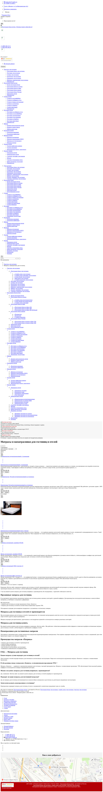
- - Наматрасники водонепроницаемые (24, 399)
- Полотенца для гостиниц (17, 284)
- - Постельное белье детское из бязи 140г (25, 323)
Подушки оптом (8, 110)
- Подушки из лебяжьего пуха (18, 346)
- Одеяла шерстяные (15, 338)
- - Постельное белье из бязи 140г (23, 308)
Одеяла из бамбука (12, 105)
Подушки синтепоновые (14, 115)
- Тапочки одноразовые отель (18, 408)
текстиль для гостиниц (80, 689)
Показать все (10, 81)
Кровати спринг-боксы (13, 127)
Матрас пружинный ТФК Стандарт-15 (11, 575)
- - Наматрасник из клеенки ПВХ (23, 400)
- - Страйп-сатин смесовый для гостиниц (25, 275)
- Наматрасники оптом (16, 397)
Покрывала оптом (12, 152)
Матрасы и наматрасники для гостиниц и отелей (15, 691)
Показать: (3, 450)
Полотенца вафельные (13, 134)
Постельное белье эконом (14, 90)
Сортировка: (4, 447)
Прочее (6, 240)
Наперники (10, 252)
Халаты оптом (8, 144)
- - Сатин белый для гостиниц (22, 277)
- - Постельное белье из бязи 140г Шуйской (25, 310)
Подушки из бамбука (13, 119)
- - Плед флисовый (19, 395)
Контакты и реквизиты (10, 701)
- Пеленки (13, 419)
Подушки (6, 206)
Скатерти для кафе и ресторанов (16, 156)
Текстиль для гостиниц (10, 69)
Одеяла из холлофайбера (14, 98)
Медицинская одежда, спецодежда (16, 149)
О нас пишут (7, 706)
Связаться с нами (8, 716)
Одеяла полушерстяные (13, 203)
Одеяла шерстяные (12, 107)
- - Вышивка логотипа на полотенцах (24, 416)
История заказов (8, 727)
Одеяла (6, 193)
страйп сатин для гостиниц (66, 689)
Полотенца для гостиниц (14, 76)
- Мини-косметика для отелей (18, 409)
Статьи (6, 708)
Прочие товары (8, 151)
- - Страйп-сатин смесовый (21, 302)
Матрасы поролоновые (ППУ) (15, 139)
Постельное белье (9, 180)
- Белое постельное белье (17, 295)
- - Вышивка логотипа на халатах (23, 413)
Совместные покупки (10, 702)
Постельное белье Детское (14, 92)
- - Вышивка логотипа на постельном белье (25, 415)
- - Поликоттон (18, 314)
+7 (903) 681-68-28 (6, 47)
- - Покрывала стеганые (20, 390)
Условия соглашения (9, 705)
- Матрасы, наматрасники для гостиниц (21, 287)
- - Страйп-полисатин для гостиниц (23, 279)
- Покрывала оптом (15, 388)
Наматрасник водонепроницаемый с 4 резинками (14, 464)
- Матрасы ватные (15, 376)
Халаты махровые (12, 147)
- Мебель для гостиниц (16, 288)
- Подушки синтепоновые (17, 349)
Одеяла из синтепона (13, 103)
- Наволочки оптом (15, 324)
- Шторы (12, 406)
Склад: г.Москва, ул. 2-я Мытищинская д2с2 (16, 6)
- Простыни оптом (15, 326)
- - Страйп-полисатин (19, 317)
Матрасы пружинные (13, 137)
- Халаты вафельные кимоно (18, 380)
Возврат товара (8, 718)
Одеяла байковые (12, 204)
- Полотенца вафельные (16, 367)
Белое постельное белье (13, 84)
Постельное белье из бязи (14, 88)
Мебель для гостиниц (13, 176)
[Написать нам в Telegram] (1, 52)
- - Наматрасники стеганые (21, 402)
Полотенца (7, 217)
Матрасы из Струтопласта (14, 141)
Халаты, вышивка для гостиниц (16, 177)
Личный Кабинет (8, 726)
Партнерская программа (10, 713)
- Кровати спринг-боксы (17, 360)
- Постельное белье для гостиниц (19, 271)
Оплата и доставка (9, 699)
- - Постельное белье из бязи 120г (23, 307)
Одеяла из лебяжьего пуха (14, 100)
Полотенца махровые (13, 132)
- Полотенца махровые (16, 366)
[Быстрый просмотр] (2, 455)
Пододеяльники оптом (13, 191)
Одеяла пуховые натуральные (15, 102)
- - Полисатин (17, 315)
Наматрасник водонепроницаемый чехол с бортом (14, 530)
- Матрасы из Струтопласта (17, 374)
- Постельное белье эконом (17, 312)
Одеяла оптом (8, 96)
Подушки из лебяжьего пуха (15, 112)
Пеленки (9, 253)
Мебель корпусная (12, 129)
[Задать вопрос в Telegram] (2, 32)
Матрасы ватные (11, 142)
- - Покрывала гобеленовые (21, 393)
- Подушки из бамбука (16, 351)
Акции (6, 715)
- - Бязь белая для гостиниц (21, 278)
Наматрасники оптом (13, 154)
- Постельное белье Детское (17, 319)
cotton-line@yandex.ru (11, 737)
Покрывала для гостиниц (14, 78)
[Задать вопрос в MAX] (2, 30)
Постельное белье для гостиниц (16, 71)
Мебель (6, 123)
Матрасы (6, 227)
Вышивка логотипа (12, 250)
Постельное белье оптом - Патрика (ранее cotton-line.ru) (17, 692)
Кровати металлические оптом (15, 125)
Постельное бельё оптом (10, 83)
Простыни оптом (11, 190)
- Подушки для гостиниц (17, 281)
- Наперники (13, 418)
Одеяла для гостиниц (13, 74)
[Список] (2, 446)
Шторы (9, 158)
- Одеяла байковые (15, 341)
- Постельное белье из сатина (18, 297)
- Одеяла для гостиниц (16, 282)
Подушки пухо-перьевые (14, 117)
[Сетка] (4, 446)
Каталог (3, 66)
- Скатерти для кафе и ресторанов (19, 405)
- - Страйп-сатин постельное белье (23, 300)
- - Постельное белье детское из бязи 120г (25, 321)
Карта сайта (7, 719)
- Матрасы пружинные (16, 372)
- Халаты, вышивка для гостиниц (19, 290)
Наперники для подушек (14, 216)
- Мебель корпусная (15, 361)
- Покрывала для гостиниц (17, 285)
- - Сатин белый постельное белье (23, 301)
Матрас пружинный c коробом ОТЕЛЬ (11, 554)
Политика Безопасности (10, 704)
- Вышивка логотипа (16, 411)
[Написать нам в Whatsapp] (2, 55)
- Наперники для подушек (17, 354)
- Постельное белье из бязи (17, 305)
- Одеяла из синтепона (16, 336)
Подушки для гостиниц (13, 73)
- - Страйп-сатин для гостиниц (22, 274)
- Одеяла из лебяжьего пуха (17, 333)
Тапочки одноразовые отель (15, 159)
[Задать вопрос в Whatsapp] (2, 34)
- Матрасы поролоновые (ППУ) (19, 373)
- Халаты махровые (15, 382)
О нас (5, 698)
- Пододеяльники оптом (16, 327)
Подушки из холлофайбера (14, 113)
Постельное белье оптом (20, 689)
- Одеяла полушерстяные (17, 340)
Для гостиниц (8, 165)
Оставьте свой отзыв (6, 788)
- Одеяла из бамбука (15, 337)
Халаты (6, 235)
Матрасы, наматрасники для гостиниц (17, 80)
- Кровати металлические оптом (19, 359)
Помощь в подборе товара (11, 721)
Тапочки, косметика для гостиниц (16, 178)
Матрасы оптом (8, 135)
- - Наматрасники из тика (20, 403)
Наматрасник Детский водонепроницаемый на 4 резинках (17, 485)
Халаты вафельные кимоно (14, 146)
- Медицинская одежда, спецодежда (20, 383)
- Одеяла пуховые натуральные (18, 334)
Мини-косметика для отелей (15, 161)
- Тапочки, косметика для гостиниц (20, 291)
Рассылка (6, 729)
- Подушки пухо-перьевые (17, 350)
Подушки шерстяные (13, 121)
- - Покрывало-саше (19, 392)
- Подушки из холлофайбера (18, 347)
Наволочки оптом (12, 93)
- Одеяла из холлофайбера (17, 331)
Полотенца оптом (9, 130)
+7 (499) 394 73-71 (6, 46)
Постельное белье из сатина (14, 86)
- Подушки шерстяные (16, 353)
